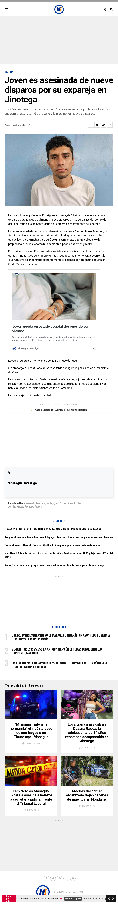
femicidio (40, 503)
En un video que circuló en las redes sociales (35, 251)
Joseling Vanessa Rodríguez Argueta (25, 506)
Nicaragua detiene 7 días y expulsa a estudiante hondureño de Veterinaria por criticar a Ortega (54, 565)
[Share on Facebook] (91, 125)
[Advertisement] (59, 40)
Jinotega (50, 503)
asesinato (30, 503)
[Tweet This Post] (97, 125)
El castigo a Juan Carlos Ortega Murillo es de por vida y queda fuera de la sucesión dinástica (53, 529)
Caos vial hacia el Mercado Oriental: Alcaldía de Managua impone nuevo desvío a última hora (52, 545)
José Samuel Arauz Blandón (68, 503)
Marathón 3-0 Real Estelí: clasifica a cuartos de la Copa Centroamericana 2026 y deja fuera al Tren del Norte (59, 555)
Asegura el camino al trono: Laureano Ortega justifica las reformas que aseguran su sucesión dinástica (59, 537)
